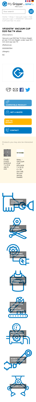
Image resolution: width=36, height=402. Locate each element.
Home (4, 17)
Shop (11, 17)
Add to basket (9, 121)
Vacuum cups (21, 17)
